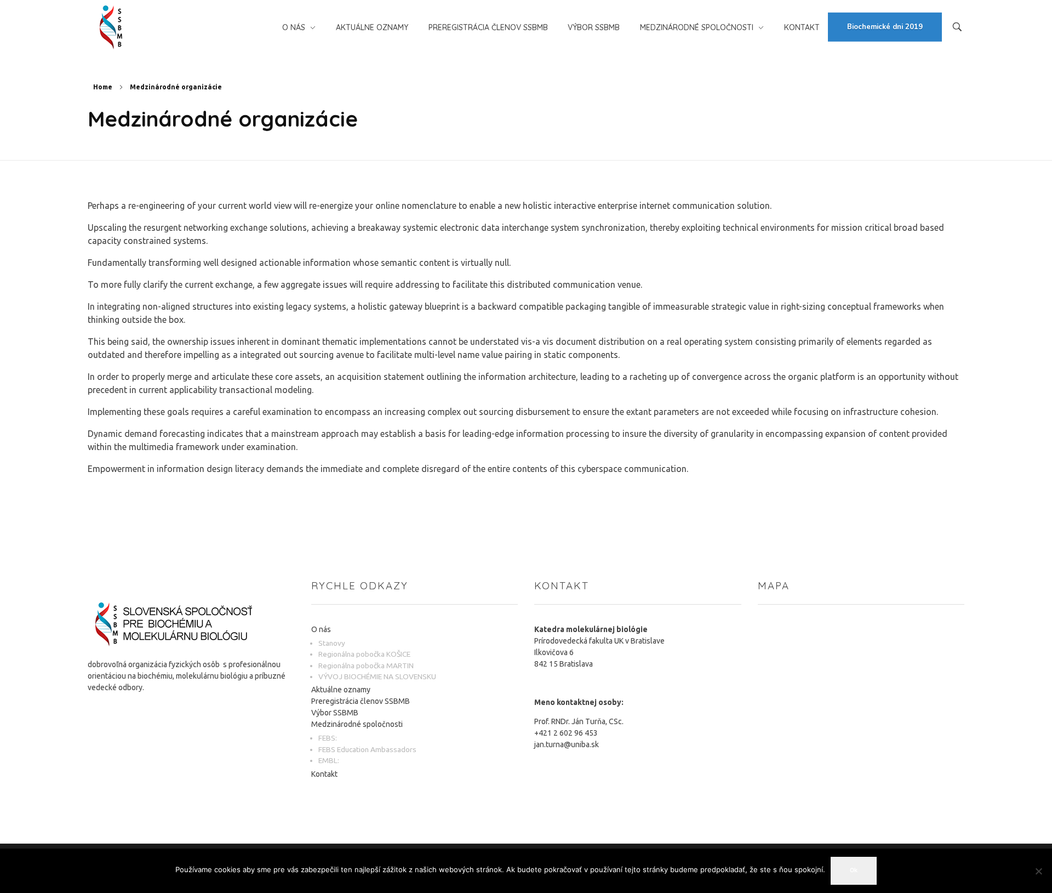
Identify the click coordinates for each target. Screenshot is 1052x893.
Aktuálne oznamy (340, 689)
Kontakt (324, 774)
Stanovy (331, 643)
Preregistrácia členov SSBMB (360, 701)
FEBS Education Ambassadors (367, 749)
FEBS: (327, 737)
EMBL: (328, 760)
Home (102, 86)
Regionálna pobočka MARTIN (366, 665)
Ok (853, 870)
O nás (321, 629)
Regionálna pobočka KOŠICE (364, 654)
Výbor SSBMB (334, 712)
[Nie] (1038, 871)
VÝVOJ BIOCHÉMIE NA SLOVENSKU (377, 676)
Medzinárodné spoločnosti (357, 724)
